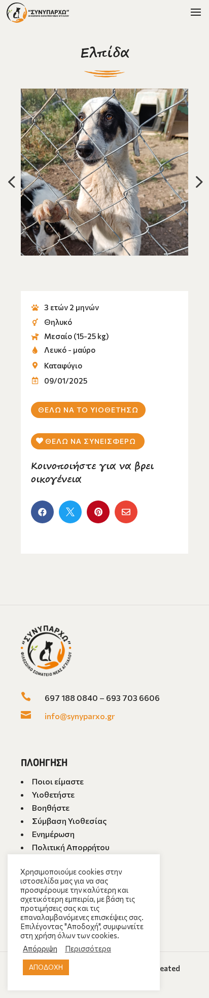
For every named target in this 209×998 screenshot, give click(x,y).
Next (196, 182)
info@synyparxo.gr (80, 716)
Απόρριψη (40, 948)
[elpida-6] (104, 172)
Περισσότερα (88, 948)
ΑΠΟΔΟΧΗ (46, 967)
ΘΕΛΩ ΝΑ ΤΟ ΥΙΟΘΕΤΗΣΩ (88, 409)
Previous (13, 182)
